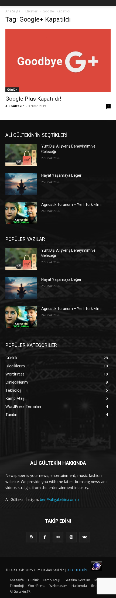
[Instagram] (71, 537)
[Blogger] (31, 537)
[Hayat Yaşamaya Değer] (21, 184)
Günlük (12, 89)
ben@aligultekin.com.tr (59, 499)
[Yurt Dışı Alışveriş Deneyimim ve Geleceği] (21, 155)
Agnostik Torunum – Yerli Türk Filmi (71, 204)
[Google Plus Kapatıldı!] (58, 60)
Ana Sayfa (12, 11)
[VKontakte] (84, 537)
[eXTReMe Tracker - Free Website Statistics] (96, 570)
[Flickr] (58, 537)
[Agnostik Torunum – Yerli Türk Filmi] (21, 213)
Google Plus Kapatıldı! (33, 98)
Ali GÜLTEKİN (77, 570)
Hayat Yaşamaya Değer (61, 175)
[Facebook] (44, 537)
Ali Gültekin (15, 106)
